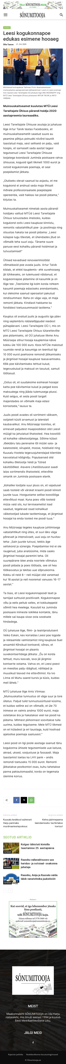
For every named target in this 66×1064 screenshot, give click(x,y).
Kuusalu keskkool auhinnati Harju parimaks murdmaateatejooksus (17, 823)
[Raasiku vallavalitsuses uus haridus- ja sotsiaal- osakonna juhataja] (11, 863)
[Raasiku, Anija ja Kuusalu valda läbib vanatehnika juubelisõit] (11, 878)
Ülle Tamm (8, 44)
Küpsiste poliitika (15, 1054)
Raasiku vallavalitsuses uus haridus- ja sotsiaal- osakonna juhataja (39, 863)
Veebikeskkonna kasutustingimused (42, 1054)
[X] (24, 800)
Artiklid (7, 27)
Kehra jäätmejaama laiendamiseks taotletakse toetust (49, 823)
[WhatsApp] (31, 800)
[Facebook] (16, 800)
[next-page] (10, 891)
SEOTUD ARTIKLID (17, 837)
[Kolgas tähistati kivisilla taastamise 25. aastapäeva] (11, 848)
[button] (5, 15)
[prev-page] (5, 891)
